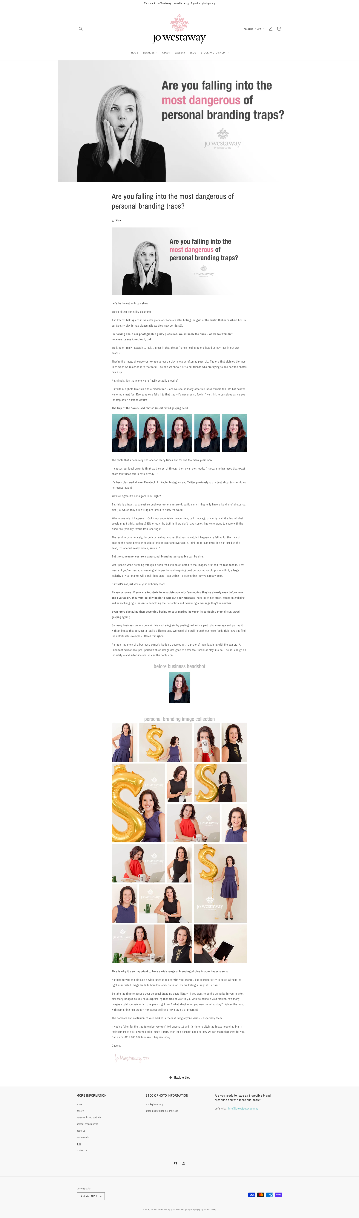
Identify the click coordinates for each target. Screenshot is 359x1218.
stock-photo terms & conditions (162, 1110)
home (79, 1104)
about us (81, 1130)
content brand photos (87, 1124)
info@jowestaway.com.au (243, 1108)
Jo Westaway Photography (163, 1209)
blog (79, 1143)
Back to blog (182, 1077)
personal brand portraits (89, 1117)
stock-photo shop (154, 1104)
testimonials (83, 1137)
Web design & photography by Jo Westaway (196, 1209)
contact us (82, 1150)
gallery (80, 1110)
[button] (81, 29)
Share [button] (118, 220)
